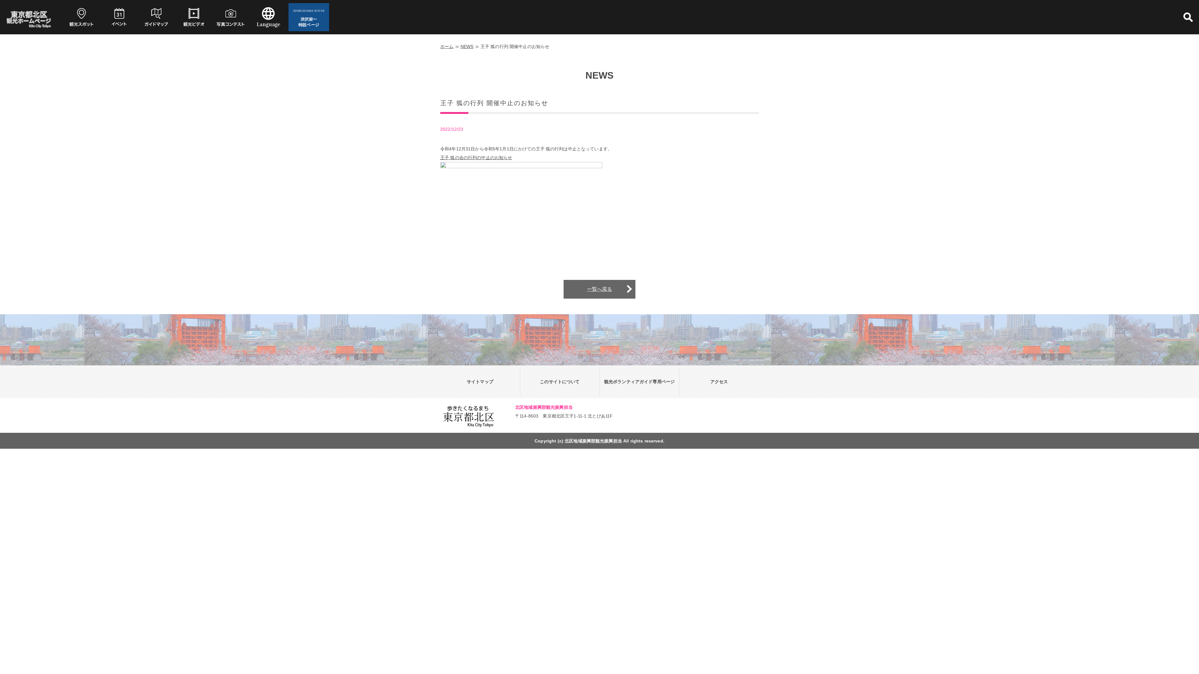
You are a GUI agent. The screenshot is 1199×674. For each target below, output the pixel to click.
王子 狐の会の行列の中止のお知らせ (476, 157)
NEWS (467, 46)
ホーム (446, 46)
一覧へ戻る (599, 289)
